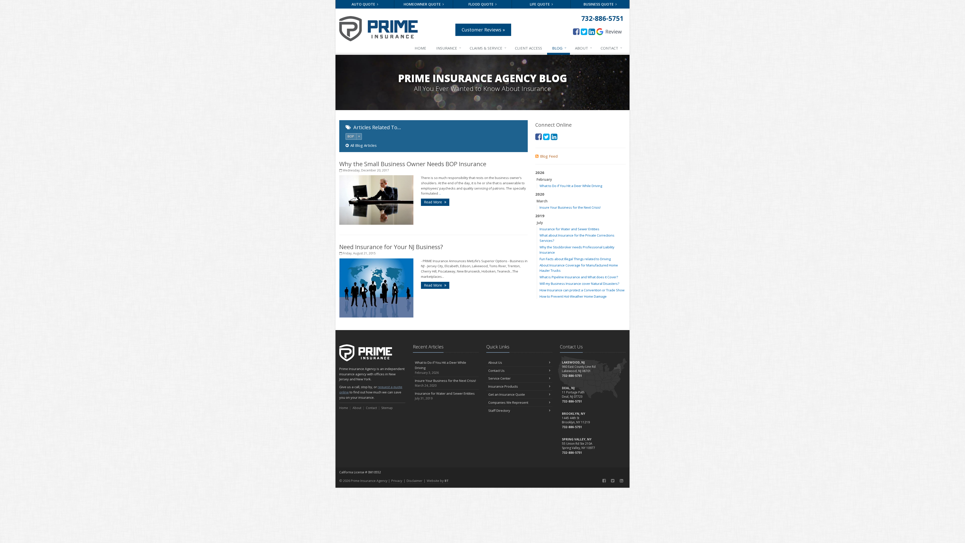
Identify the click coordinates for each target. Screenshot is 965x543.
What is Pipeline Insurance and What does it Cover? (579, 277)
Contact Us (496, 370)
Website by (438, 480)
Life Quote (540, 4)
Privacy (396, 480)
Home (420, 48)
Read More (433, 202)
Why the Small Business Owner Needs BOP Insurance (412, 164)
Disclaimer (414, 480)
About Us (495, 362)
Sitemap (387, 408)
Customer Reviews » (483, 30)
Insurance (448, 48)
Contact (611, 48)
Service (488, 48)
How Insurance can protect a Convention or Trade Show (582, 290)
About (583, 48)
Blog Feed (549, 156)
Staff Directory (499, 410)
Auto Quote (364, 4)
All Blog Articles (363, 145)
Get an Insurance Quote (506, 394)
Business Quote (599, 4)
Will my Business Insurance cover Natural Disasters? (579, 283)
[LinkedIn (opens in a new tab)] (592, 31)
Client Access (528, 48)
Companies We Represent (508, 402)
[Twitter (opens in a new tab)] (584, 31)
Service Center (499, 378)
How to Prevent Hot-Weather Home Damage (573, 296)
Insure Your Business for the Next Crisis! (570, 207)
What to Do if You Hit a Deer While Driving (571, 186)
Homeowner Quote (423, 4)
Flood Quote (481, 4)
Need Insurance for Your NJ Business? (391, 247)
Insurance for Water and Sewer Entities (569, 229)
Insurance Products (503, 386)
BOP (351, 136)
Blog (559, 48)
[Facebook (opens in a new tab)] (576, 31)
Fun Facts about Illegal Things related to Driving (575, 259)
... (440, 193)
